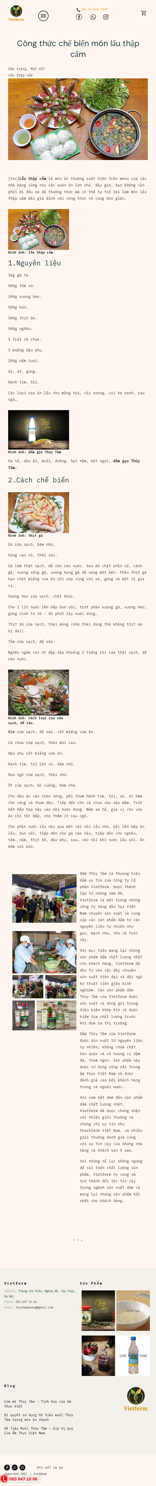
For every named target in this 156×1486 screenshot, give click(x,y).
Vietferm (40, 1474)
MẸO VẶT (38, 69)
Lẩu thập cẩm (20, 75)
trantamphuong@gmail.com (34, 1307)
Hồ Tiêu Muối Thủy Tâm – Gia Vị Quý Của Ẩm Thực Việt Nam (38, 1430)
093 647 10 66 (26, 1302)
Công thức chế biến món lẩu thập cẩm (78, 48)
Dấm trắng (17, 69)
